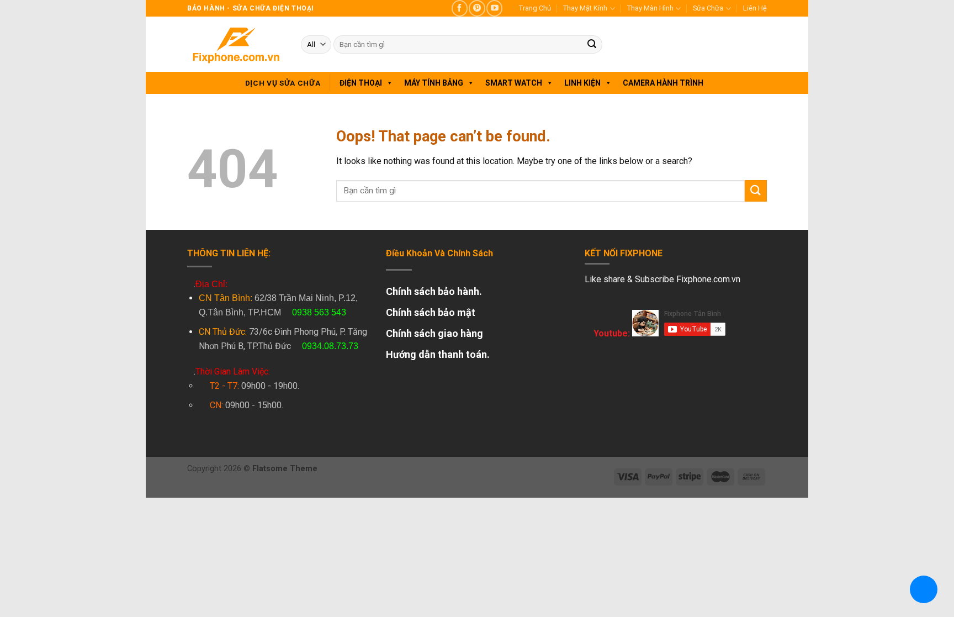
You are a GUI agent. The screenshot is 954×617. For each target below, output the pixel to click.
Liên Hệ (755, 8)
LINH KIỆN (582, 82)
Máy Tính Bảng (433, 82)
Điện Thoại (361, 82)
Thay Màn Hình (650, 8)
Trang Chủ (535, 8)
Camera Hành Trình (663, 82)
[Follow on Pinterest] (477, 8)
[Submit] (591, 44)
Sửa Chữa (708, 8)
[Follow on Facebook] (460, 8)
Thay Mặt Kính (585, 8)
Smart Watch (513, 82)
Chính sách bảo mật (430, 312)
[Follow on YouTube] (494, 8)
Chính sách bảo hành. (434, 291)
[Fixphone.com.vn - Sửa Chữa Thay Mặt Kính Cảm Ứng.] (235, 44)
